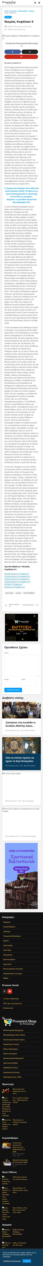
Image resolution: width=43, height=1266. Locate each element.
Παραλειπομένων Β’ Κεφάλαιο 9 (16, 579)
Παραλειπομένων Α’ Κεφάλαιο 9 (16, 574)
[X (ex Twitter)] (4, 991)
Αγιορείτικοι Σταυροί (11, 1044)
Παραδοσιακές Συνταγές (12, 973)
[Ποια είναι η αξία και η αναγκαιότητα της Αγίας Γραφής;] (21, 890)
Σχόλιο (6, 652)
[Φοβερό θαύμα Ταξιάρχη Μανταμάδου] (6, 1234)
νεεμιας (18, 593)
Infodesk (10, 26)
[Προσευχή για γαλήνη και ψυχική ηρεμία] (6, 1124)
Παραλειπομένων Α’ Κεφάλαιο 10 (17, 576)
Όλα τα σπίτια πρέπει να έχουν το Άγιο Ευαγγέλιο (20, 759)
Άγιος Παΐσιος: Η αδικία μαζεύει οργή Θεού (20, 1190)
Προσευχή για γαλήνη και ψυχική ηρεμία (20, 1122)
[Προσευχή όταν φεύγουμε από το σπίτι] (6, 1090)
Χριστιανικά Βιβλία (10, 1063)
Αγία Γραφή (7, 945)
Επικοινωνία (8, 1008)
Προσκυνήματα (9, 959)
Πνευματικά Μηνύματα (12, 936)
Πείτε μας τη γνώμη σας (12, 1003)
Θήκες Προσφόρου (10, 1049)
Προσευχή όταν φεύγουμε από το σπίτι (19, 1091)
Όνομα (6, 679)
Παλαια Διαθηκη (23, 11)
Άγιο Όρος (7, 950)
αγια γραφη (9, 593)
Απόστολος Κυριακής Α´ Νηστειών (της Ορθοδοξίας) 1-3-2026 (19, 1147)
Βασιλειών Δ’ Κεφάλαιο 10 (14, 587)
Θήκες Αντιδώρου (10, 1054)
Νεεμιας (31, 11)
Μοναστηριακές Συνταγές (13, 969)
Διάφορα (6, 931)
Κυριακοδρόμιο (9, 927)
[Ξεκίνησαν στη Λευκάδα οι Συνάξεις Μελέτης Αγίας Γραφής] (21, 710)
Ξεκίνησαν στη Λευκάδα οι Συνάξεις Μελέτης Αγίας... (21, 724)
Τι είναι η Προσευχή (11, 999)
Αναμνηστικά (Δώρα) (11, 1072)
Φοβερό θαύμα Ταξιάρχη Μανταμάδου (18, 1232)
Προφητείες (7, 955)
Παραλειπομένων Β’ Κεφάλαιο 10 (17, 582)
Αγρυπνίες (7, 964)
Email (24, 679)
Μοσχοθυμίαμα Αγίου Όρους (14, 1035)
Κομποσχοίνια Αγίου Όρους (14, 1040)
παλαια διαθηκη (28, 593)
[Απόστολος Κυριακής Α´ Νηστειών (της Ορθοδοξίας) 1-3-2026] (6, 1145)
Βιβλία (5, 978)
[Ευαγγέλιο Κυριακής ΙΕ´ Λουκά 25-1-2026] (6, 1162)
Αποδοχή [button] (27, 1261)
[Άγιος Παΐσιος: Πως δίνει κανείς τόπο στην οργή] (6, 1213)
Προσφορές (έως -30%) (12, 1077)
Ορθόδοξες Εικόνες (10, 1068)
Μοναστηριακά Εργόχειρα (13, 1030)
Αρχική (6, 11)
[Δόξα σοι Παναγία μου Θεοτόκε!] (6, 1246)
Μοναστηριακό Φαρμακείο (13, 1058)
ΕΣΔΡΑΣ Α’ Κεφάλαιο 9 (13, 584)
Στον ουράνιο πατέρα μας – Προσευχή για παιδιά (21, 1100)
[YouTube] (9, 991)
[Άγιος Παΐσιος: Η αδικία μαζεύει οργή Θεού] (6, 1195)
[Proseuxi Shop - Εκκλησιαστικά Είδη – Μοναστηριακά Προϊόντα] (19, 1021)
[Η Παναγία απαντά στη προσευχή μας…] (6, 1180)
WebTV (6, 941)
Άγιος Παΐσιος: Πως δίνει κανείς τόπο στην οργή (20, 1210)
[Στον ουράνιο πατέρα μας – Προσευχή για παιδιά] (6, 1106)
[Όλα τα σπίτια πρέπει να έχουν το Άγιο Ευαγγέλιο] (21, 745)
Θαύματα (6, 922)
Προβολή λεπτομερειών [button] (12, 1261)
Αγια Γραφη (13, 11)
